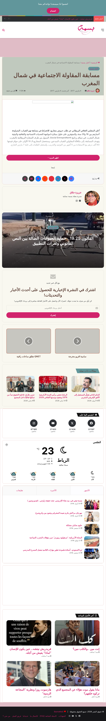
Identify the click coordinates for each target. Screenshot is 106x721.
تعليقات (19, 490)
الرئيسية (94, 62)
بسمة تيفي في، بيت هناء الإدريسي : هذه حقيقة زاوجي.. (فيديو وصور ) (54, 500)
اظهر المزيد (54, 158)
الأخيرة (53, 490)
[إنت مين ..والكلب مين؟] (77, 632)
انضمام (53, 11)
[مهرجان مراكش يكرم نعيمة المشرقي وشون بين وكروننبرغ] (91, 517)
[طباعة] (25, 178)
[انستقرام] (76, 201)
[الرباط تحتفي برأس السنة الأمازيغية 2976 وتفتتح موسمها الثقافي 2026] (53, 384)
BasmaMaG (58, 711)
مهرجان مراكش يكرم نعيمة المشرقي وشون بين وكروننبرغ (58, 513)
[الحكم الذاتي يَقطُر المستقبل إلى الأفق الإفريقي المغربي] (85, 384)
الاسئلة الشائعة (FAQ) (48, 716)
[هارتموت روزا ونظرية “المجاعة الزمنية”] (28, 673)
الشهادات (62, 716)
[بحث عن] (3, 31)
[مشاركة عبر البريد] (31, 178)
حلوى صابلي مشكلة (74, 525)
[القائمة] (102, 31)
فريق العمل (16, 716)
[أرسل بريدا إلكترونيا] (86, 91)
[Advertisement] (53, 47)
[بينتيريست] (51, 178)
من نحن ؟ (6, 716)
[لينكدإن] (58, 178)
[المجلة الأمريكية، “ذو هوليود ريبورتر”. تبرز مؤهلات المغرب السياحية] (91, 541)
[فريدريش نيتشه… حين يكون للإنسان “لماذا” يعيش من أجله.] (28, 632)
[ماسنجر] (38, 178)
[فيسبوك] (71, 178)
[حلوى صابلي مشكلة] (91, 529)
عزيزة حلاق (91, 91)
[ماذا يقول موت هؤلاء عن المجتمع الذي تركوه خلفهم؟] (77, 673)
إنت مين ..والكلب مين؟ (86, 649)
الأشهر (87, 490)
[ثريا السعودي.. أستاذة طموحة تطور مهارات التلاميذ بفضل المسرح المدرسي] (91, 554)
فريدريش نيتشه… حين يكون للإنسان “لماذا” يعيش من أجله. (69, 19)
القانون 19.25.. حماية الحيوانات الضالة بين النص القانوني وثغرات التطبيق (53, 241)
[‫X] (64, 178)
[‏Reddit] (45, 178)
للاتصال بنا (34, 716)
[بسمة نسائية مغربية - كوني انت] (86, 30)
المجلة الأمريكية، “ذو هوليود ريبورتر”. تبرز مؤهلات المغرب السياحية (56, 537)
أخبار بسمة (85, 62)
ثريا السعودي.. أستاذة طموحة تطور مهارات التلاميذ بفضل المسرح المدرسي (52, 550)
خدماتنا (25, 716)
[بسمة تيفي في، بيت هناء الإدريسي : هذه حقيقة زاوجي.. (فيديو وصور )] (91, 504)
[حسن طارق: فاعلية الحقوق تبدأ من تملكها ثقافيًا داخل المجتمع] (20, 384)
